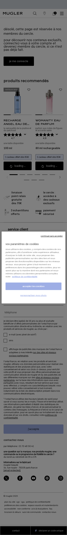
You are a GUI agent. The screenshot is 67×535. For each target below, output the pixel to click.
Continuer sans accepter (52, 236)
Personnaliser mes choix (33, 295)
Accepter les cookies (33, 286)
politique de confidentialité (24, 276)
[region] (33, 267)
